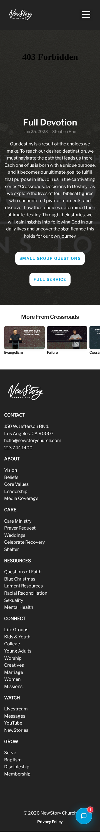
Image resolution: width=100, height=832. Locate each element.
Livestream (16, 709)
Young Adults (17, 651)
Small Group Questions (50, 258)
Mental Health (18, 607)
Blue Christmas (19, 579)
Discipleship (16, 766)
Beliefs (11, 477)
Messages (14, 716)
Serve (10, 752)
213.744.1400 (18, 447)
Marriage (13, 672)
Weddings (14, 535)
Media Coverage (21, 498)
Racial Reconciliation (25, 593)
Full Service (50, 279)
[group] (24, 342)
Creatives (14, 665)
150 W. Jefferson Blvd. (26, 426)
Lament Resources (23, 586)
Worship (13, 658)
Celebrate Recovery (24, 542)
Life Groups (16, 629)
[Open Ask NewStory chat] (84, 816)
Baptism (13, 759)
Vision (10, 470)
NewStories (16, 730)
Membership (17, 774)
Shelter (11, 549)
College (12, 643)
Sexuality (13, 600)
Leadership (16, 491)
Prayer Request (20, 528)
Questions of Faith (22, 571)
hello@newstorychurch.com (32, 440)
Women (12, 679)
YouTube (13, 723)
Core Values (16, 484)
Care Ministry (17, 521)
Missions (13, 686)
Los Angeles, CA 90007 (29, 433)
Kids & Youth (17, 637)
